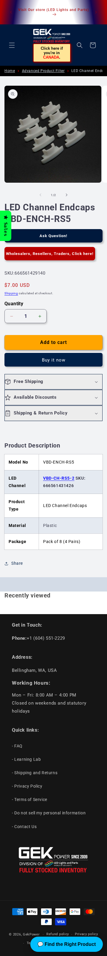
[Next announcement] (96, 12)
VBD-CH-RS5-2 (58, 478)
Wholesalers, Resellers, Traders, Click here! (50, 253)
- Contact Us (24, 826)
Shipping (11, 293)
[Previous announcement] (11, 12)
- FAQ (17, 746)
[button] (11, 45)
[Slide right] (66, 194)
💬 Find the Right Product (66, 944)
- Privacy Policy (27, 786)
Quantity (13, 303)
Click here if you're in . (52, 53)
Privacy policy (86, 934)
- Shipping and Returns (34, 772)
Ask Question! (53, 236)
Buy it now (53, 360)
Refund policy (57, 934)
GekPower (31, 934)
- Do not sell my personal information (49, 813)
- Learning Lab (26, 759)
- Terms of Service (29, 799)
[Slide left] (40, 194)
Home (9, 71)
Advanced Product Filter (43, 71)
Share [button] (17, 563)
